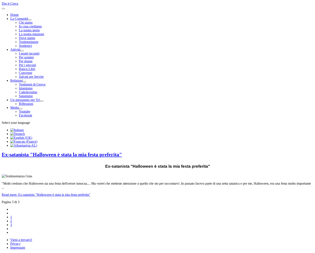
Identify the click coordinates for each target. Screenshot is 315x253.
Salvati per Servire (31, 76)
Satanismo (26, 96)
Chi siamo (26, 22)
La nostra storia (29, 30)
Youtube (24, 111)
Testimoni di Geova (32, 84)
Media (14, 107)
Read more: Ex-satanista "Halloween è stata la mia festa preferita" (46, 194)
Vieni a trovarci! (21, 240)
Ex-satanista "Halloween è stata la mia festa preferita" (62, 154)
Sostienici (25, 46)
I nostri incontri (29, 53)
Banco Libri (27, 69)
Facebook (25, 115)
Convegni (25, 73)
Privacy (15, 243)
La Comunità (19, 18)
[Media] (20, 108)
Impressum (17, 247)
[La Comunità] (30, 19)
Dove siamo (27, 38)
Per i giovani (27, 65)
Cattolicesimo (28, 92)
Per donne (26, 61)
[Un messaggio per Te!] (42, 101)
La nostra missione (31, 34)
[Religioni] (24, 81)
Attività (15, 49)
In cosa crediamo (30, 26)
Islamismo (26, 88)
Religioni (16, 80)
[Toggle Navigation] (3, 8)
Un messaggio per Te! (25, 100)
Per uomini (26, 57)
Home (14, 15)
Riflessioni (26, 104)
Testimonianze (28, 42)
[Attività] (22, 50)
